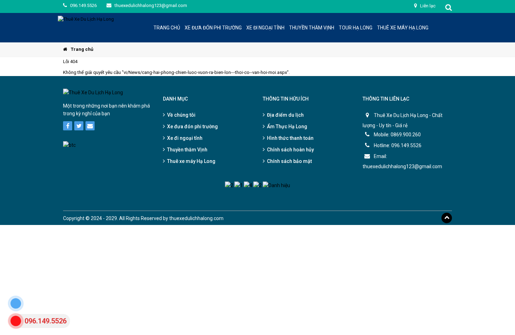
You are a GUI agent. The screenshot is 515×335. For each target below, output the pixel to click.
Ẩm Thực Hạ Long (287, 126)
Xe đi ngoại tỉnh (184, 138)
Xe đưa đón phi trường (192, 126)
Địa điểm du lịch (285, 115)
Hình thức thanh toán (290, 138)
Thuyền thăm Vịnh (187, 149)
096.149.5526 (83, 5)
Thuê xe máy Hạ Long (191, 161)
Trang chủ (82, 49)
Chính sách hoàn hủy (290, 149)
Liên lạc (427, 5)
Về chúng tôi (181, 115)
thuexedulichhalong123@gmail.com (150, 5)
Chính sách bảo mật (289, 161)
